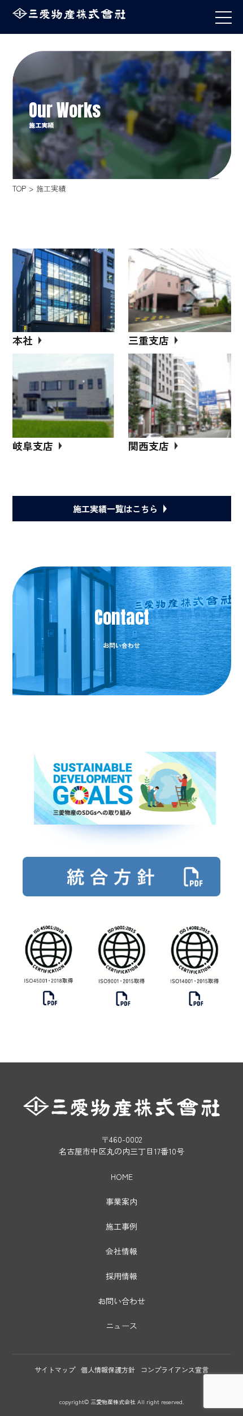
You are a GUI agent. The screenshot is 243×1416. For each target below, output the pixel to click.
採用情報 (121, 1276)
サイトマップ (54, 1369)
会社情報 (121, 1251)
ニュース (121, 1325)
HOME (122, 1176)
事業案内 (121, 1201)
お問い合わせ (121, 1300)
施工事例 (121, 1226)
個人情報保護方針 (108, 1369)
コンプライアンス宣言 (175, 1369)
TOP (19, 188)
